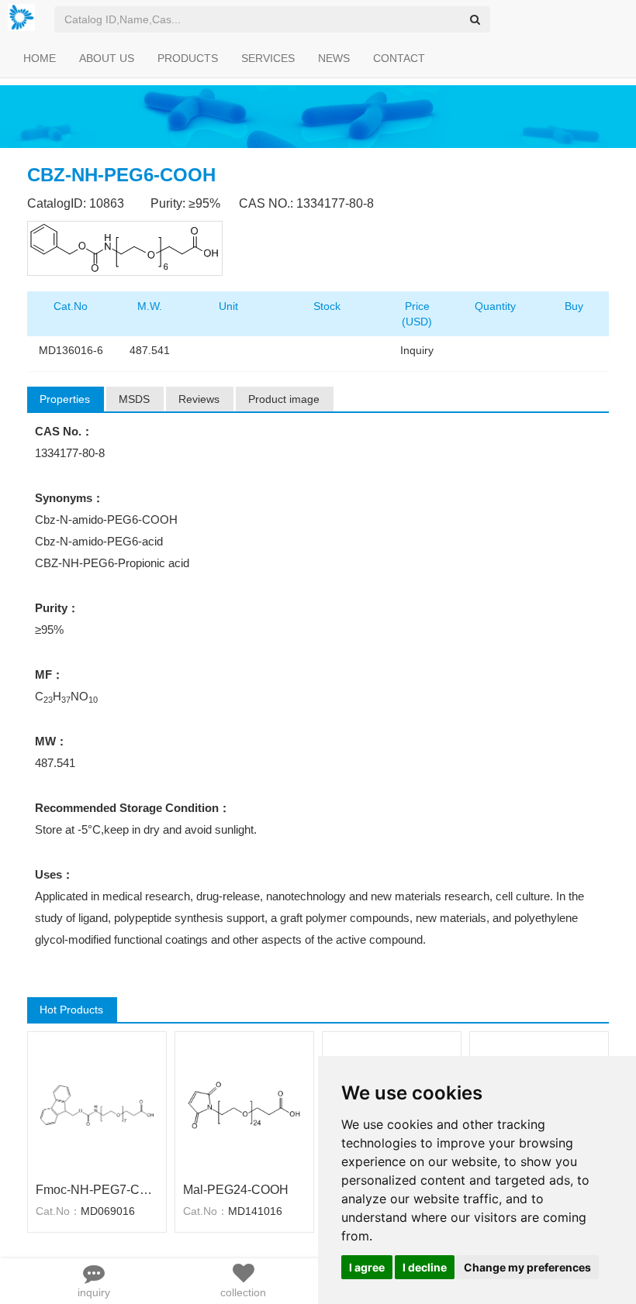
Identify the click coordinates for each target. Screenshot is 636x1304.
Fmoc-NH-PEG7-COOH (97, 1189)
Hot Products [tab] (71, 1009)
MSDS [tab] (134, 399)
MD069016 (108, 1211)
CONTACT (399, 58)
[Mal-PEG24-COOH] (244, 1105)
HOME (39, 58)
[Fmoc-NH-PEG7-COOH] (97, 1105)
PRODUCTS (187, 58)
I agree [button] (367, 1267)
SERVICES (268, 58)
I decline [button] (425, 1267)
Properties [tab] (65, 399)
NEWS (334, 58)
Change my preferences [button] (527, 1267)
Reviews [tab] (198, 399)
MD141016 (255, 1211)
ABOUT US (106, 58)
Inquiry (417, 350)
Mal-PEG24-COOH (236, 1189)
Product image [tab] (284, 399)
